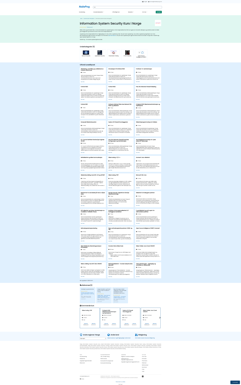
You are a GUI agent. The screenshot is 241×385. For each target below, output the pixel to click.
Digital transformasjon (127, 356)
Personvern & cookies (120, 381)
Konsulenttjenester (98, 12)
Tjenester (130, 12)
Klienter (144, 363)
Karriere (144, 367)
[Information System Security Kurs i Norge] (85, 6)
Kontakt (159, 12)
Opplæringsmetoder (86, 360)
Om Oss (144, 12)
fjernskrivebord (112, 35)
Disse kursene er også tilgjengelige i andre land (118, 338)
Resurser (82, 363)
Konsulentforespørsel (107, 360)
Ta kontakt (235, 382)
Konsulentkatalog (106, 363)
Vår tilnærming (105, 356)
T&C (143, 371)
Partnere (144, 360)
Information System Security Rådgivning (145, 338)
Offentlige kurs (116, 12)
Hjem (81, 18)
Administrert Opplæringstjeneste (127, 359)
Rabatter (82, 358)
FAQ (143, 369)
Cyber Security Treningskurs (89, 18)
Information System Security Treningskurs (104, 18)
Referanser (104, 358)
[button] (159, 318)
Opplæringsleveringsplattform (130, 362)
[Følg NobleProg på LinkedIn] (142, 376)
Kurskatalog (82, 12)
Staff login (121, 384)
